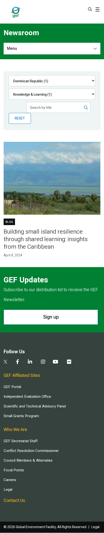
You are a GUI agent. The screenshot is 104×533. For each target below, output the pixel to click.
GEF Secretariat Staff (20, 441)
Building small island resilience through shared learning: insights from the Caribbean (46, 239)
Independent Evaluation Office (27, 396)
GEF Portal (12, 386)
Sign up (51, 317)
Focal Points (14, 470)
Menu (12, 48)
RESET (20, 118)
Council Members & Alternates (28, 460)
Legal (8, 489)
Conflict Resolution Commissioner (31, 450)
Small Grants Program (21, 416)
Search (90, 9)
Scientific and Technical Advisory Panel (35, 406)
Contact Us (14, 500)
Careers (10, 479)
